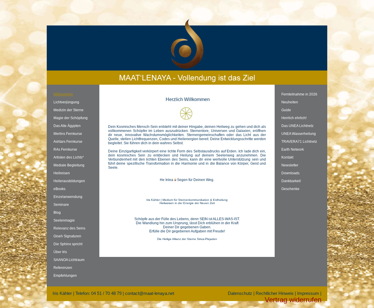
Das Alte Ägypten (67, 126)
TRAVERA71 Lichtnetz (299, 142)
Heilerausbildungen (69, 181)
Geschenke (290, 189)
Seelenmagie (64, 220)
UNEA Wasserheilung (298, 134)
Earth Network (292, 149)
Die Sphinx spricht (67, 244)
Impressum (308, 293)
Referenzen (62, 268)
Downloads (290, 173)
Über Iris (60, 252)
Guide (286, 110)
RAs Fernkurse (65, 149)
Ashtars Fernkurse (67, 142)
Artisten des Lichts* (68, 157)
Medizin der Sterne (68, 110)
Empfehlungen (65, 276)
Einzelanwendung (67, 197)
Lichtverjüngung (66, 102)
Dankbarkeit (291, 181)
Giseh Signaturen (67, 236)
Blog (57, 212)
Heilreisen (61, 173)
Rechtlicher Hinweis (275, 293)
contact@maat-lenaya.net (149, 293)
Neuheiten (289, 102)
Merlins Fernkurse (67, 134)
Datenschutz (240, 293)
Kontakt (287, 157)
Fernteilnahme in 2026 (299, 94)
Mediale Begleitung (68, 165)
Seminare (61, 205)
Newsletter (289, 165)
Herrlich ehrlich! (294, 118)
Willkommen (63, 94)
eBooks (59, 189)
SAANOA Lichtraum (68, 260)
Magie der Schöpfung (70, 118)
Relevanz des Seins (69, 228)
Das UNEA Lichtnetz (297, 126)
